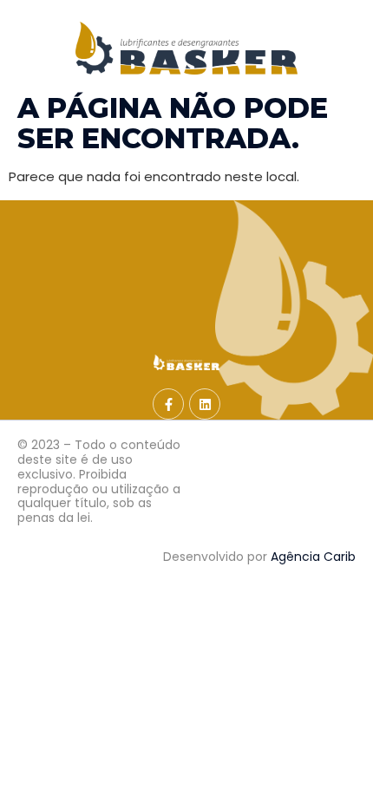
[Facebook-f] (168, 404)
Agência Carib (313, 556)
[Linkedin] (204, 404)
